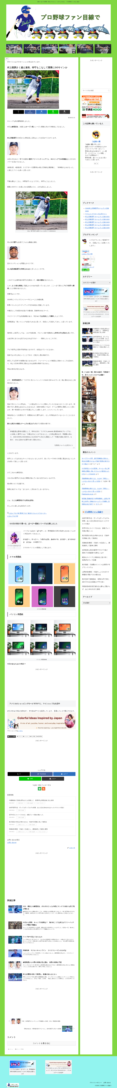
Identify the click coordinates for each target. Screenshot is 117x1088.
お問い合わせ (12, 842)
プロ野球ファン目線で (94, 512)
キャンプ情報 (12, 736)
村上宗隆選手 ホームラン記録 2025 (97, 228)
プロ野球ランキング (88, 267)
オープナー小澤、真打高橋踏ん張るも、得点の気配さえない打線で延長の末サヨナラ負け (96, 461)
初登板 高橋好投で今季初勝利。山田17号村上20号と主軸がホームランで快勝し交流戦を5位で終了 (96, 501)
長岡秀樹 (40, 736)
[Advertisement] (41, 683)
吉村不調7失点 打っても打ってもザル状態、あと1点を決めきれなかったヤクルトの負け (36, 807)
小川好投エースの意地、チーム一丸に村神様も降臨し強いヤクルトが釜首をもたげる (96, 471)
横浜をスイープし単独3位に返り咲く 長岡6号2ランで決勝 (95, 558)
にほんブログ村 (12, 516)
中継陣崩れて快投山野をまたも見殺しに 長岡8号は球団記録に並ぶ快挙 (31, 800)
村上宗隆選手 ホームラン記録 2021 (97, 217)
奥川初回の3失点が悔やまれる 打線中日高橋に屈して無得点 (28, 822)
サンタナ (26, 736)
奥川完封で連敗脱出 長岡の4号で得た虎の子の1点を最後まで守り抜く (95, 580)
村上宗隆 (33, 736)
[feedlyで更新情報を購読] (39, 788)
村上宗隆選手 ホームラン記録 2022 (97, 219)
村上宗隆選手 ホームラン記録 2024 (97, 225)
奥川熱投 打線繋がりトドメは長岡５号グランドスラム (96, 566)
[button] (64, 112)
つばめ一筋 (96, 141)
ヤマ (97, 504)
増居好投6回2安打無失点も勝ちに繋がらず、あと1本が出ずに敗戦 (96, 588)
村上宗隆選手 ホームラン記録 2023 (97, 222)
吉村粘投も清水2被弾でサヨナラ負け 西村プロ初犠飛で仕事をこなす (95, 551)
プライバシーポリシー (96, 1082)
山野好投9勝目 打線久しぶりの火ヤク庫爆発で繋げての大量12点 (95, 573)
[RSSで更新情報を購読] (43, 788)
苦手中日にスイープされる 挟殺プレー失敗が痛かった (26, 814)
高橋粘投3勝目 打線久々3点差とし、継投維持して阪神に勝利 (28, 829)
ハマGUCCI (91, 474)
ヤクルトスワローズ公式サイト (96, 214)
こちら (20, 731)
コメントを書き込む (41, 1043)
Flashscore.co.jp (87, 494)
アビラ (20, 736)
